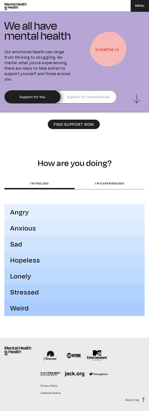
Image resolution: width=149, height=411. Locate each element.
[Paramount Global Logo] (50, 355)
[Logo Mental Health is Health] (17, 350)
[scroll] (136, 98)
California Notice (51, 393)
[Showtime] (74, 355)
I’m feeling (39, 183)
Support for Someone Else (88, 96)
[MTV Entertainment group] (97, 355)
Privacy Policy (49, 386)
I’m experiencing (109, 183)
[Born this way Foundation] (50, 374)
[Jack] (74, 374)
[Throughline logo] (98, 374)
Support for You (32, 96)
